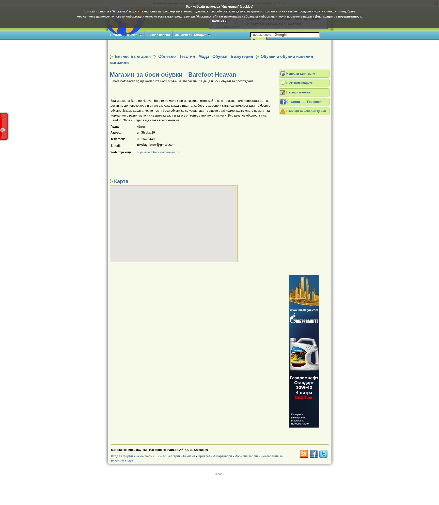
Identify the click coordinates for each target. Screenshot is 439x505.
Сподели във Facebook (303, 102)
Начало (116, 35)
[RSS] (304, 454)
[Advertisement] (219, 46)
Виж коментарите (299, 83)
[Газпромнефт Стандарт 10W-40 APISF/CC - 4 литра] (304, 351)
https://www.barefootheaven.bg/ (158, 152)
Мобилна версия (246, 456)
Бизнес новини (158, 35)
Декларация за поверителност (338, 16)
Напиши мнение (298, 92)
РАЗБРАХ (219, 21)
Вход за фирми (122, 456)
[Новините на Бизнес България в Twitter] (323, 454)
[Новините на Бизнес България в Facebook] (314, 454)
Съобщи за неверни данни (306, 111)
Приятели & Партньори (215, 456)
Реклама (189, 456)
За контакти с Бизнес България (158, 456)
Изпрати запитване (300, 73)
